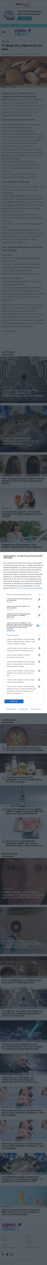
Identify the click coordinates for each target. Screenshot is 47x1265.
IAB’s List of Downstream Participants (26, 588)
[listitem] (23, 595)
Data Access (23, 709)
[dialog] (23, 632)
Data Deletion (11, 709)
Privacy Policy (36, 709)
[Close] (43, 556)
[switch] (38, 599)
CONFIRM (14, 701)
